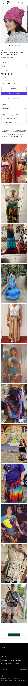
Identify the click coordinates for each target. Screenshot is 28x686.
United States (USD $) (8, 676)
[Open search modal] (19, 2)
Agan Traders (14, 678)
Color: (4, 71)
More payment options (14, 99)
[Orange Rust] (5, 74)
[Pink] (2, 74)
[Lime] (11, 74)
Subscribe (23, 669)
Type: (4, 62)
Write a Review (15, 635)
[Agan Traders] (8, 3)
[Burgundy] (8, 74)
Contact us (15, 122)
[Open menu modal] (25, 2)
